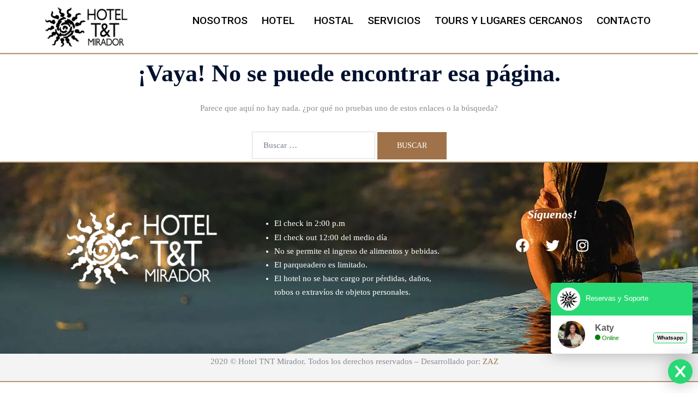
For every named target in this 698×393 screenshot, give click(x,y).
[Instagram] (582, 245)
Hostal (333, 20)
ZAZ (490, 361)
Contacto (624, 20)
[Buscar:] (313, 145)
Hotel (278, 20)
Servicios (394, 20)
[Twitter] (552, 245)
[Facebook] (522, 245)
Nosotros (220, 20)
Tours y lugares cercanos (508, 20)
